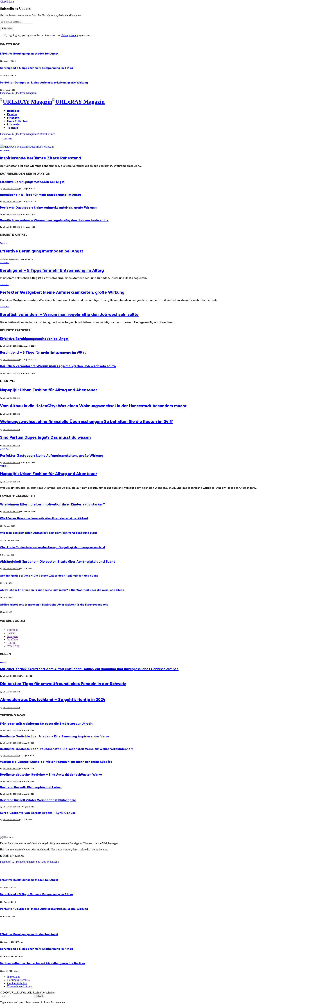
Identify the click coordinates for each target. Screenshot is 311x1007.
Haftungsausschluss (18, 979)
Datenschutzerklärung (19, 986)
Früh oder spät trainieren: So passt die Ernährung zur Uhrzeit (46, 724)
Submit (39, 996)
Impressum (13, 976)
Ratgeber (4, 150)
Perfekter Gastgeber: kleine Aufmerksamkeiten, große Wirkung (44, 82)
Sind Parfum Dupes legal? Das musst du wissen (45, 437)
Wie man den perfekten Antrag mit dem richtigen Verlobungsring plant (48, 532)
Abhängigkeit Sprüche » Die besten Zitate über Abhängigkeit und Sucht (57, 561)
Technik (12, 128)
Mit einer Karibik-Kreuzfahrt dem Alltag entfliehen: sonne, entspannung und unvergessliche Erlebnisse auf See (89, 669)
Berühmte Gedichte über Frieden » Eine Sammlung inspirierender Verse (54, 736)
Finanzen (13, 117)
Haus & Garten (17, 121)
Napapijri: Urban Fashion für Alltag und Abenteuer (48, 389)
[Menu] (1, 144)
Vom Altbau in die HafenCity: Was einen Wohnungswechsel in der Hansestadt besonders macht (93, 405)
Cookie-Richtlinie (17, 983)
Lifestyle (13, 124)
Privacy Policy (69, 35)
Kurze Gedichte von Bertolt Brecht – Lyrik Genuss (38, 813)
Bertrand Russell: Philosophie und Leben (31, 787)
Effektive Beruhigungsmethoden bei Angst (29, 53)
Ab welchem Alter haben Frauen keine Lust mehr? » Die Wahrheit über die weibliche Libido (62, 590)
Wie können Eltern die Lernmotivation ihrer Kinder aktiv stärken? (52, 504)
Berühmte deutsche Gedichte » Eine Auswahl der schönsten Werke (51, 774)
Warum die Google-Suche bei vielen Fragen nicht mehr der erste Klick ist (56, 762)
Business (13, 110)
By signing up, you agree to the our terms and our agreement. (47, 35)
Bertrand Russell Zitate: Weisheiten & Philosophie (38, 800)
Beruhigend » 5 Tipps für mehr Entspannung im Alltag (36, 68)
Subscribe (8, 138)
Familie (12, 114)
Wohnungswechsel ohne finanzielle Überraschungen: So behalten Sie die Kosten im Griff (86, 421)
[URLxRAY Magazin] (155, 101)
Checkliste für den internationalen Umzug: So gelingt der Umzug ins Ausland (52, 547)
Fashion (4, 466)
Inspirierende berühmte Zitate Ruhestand (40, 158)
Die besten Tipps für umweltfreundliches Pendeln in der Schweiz (63, 683)
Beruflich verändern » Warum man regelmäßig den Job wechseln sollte (54, 220)
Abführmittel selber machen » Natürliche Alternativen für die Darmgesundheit (54, 604)
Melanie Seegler (11, 189)
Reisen (3, 662)
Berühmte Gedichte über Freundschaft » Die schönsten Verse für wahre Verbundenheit (66, 749)
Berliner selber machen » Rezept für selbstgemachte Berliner (42, 963)
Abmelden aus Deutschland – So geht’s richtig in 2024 (52, 699)
